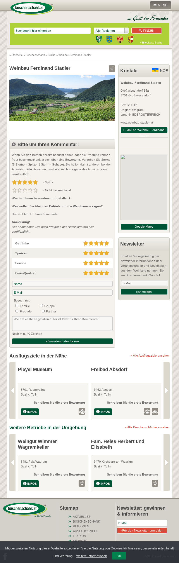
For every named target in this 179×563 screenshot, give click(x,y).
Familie (25, 306)
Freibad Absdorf (109, 369)
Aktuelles (81, 516)
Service (79, 540)
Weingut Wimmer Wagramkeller (37, 444)
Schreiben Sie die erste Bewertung (59, 402)
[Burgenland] (120, 40)
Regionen (81, 526)
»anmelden (144, 291)
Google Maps (144, 226)
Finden (148, 30)
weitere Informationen (91, 556)
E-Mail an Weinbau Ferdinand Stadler (144, 130)
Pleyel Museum (35, 369)
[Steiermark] (99, 40)
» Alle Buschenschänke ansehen (147, 427)
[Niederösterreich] (109, 40)
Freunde (26, 311)
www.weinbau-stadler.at (136, 122)
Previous (12, 390)
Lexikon (79, 536)
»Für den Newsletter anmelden (141, 530)
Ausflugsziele (85, 531)
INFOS (32, 411)
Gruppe (49, 306)
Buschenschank (86, 521)
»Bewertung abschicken (62, 341)
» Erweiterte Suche (151, 42)
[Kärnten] (130, 40)
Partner (51, 311)
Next (167, 390)
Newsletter (132, 244)
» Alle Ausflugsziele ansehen (150, 355)
